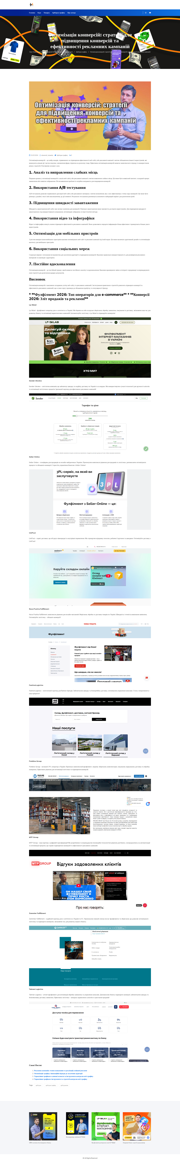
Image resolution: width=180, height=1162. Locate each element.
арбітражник (64, 1085)
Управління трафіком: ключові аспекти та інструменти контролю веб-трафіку (63, 1076)
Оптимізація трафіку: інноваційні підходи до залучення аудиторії (58, 1073)
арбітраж (38, 1085)
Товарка (47, 13)
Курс (39, 13)
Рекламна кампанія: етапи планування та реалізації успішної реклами (60, 1071)
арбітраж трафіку (51, 1085)
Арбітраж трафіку (58, 13)
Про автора (72, 13)
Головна (32, 13)
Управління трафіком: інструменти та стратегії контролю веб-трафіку (60, 1079)
